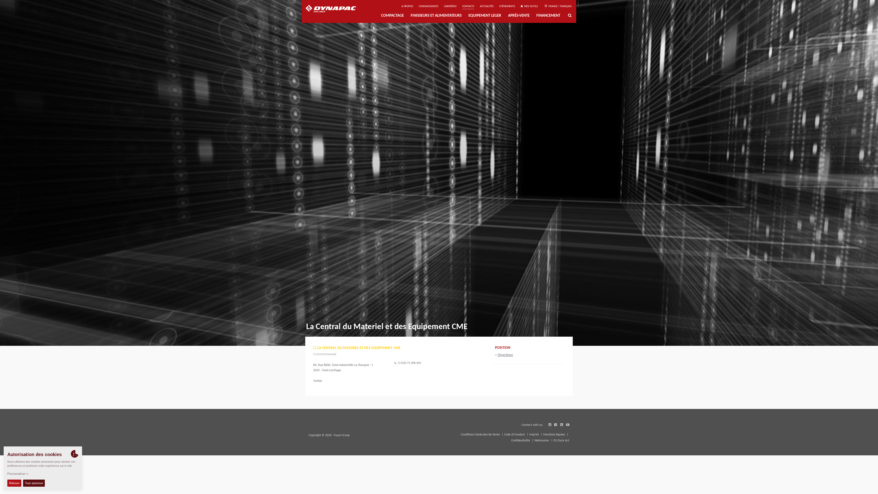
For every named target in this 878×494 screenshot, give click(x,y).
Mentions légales (554, 434)
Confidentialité (521, 440)
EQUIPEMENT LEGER (484, 16)
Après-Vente (519, 16)
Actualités (487, 6)
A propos (407, 6)
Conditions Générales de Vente (481, 434)
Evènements (507, 6)
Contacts (468, 6)
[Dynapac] (334, 9)
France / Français (560, 6)
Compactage (392, 16)
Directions (505, 355)
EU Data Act (561, 440)
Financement (548, 16)
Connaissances (428, 6)
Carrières (450, 6)
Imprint (534, 434)
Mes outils (530, 6)
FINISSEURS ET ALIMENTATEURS (436, 16)
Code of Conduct (515, 434)
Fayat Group (342, 435)
